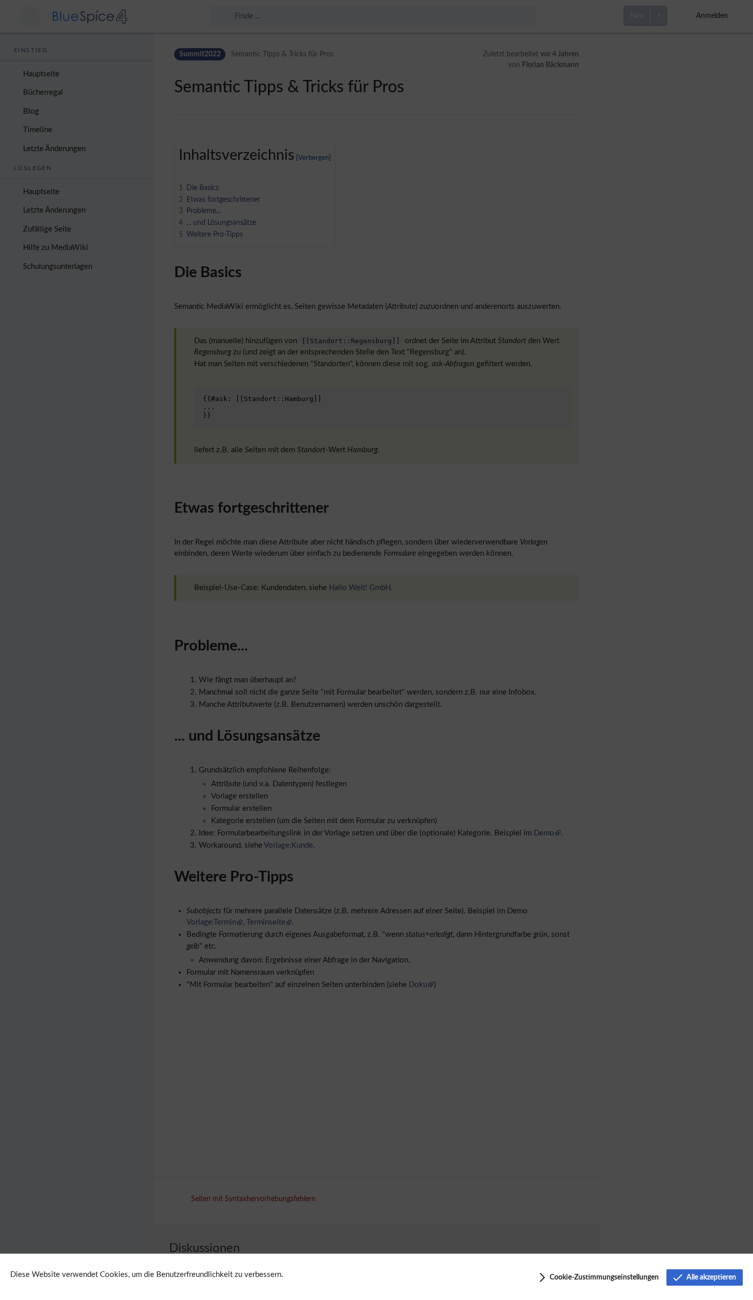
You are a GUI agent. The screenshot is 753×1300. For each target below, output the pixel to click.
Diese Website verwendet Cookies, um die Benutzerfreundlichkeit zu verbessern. (146, 1274)
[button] (598, 1277)
